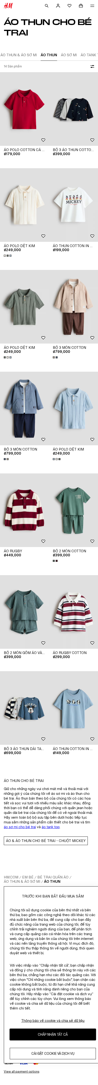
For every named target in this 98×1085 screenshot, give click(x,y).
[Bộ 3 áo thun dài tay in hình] (24, 708)
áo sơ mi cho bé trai (20, 827)
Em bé (28, 877)
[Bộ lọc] (91, 66)
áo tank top (51, 827)
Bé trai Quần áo (53, 877)
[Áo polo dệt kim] (24, 205)
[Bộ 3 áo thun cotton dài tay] (73, 109)
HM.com (11, 877)
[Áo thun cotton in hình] (73, 205)
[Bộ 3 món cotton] (73, 307)
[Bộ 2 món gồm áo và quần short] (24, 612)
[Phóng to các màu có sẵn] (8, 256)
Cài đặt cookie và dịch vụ (52, 1053)
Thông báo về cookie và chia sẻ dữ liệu (52, 1021)
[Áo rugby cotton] (73, 612)
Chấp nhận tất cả (53, 1034)
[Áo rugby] (24, 510)
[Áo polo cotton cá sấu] (24, 109)
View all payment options (21, 1071)
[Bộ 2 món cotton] (73, 510)
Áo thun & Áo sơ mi (22, 881)
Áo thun (52, 881)
